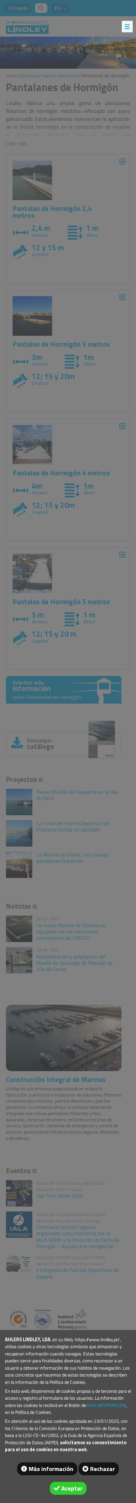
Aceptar (72, 1488)
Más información (51, 1468)
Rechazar (102, 1468)
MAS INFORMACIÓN (106, 1405)
